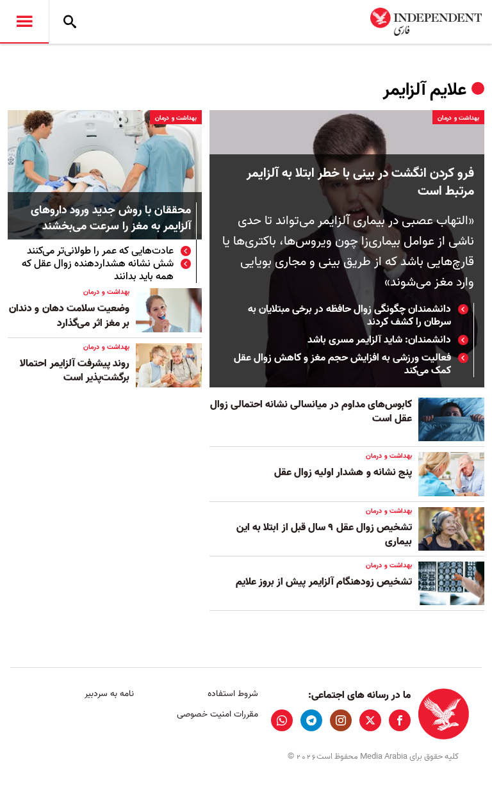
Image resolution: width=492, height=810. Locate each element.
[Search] (69, 22)
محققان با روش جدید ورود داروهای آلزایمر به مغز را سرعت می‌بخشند (111, 219)
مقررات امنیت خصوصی (217, 714)
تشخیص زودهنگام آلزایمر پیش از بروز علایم (324, 582)
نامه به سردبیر (109, 693)
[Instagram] (341, 720)
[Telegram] (311, 720)
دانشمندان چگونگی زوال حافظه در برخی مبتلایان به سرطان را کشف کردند (349, 315)
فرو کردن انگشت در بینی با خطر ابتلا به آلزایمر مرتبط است (360, 182)
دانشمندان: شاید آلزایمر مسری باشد (379, 340)
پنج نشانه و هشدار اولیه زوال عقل (343, 472)
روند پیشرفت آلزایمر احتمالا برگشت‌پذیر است (74, 370)
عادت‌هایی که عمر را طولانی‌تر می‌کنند (100, 251)
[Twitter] (370, 720)
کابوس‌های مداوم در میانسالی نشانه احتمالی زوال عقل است (311, 411)
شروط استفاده (233, 693)
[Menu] (24, 22)
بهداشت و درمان (458, 118)
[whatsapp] (282, 720)
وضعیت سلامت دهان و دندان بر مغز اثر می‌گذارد (69, 315)
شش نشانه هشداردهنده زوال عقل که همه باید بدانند (98, 270)
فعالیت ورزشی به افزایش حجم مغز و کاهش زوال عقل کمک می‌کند (342, 364)
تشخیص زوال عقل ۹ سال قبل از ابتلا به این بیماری (324, 534)
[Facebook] (400, 720)
